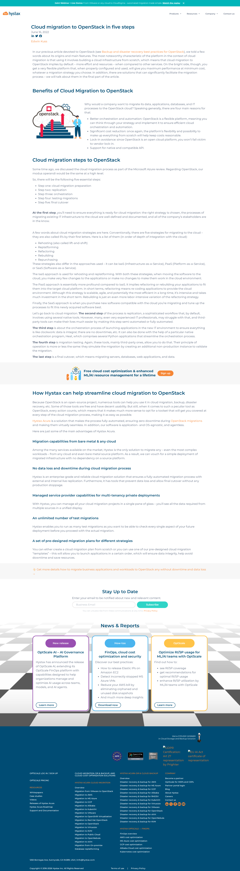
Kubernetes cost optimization (135, 851)
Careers (169, 796)
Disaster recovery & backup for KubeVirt (140, 800)
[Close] (183, 3)
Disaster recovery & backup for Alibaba (139, 793)
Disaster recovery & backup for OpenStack (141, 811)
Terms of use (117, 868)
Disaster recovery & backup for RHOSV (139, 796)
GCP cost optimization (131, 844)
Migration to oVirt (83, 841)
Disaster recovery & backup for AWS (138, 782)
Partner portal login (175, 785)
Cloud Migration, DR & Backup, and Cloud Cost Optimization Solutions (95, 774)
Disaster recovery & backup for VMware (140, 807)
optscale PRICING (39, 780)
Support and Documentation (44, 810)
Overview (79, 787)
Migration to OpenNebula (87, 838)
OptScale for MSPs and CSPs (179, 782)
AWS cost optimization (131, 837)
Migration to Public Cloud (87, 834)
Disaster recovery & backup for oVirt (138, 814)
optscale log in (39, 773)
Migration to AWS (83, 795)
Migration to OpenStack (87, 823)
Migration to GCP (83, 802)
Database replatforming (87, 849)
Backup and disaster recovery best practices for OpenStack (143, 51)
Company (210, 13)
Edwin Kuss (39, 41)
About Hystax (171, 793)
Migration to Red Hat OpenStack (91, 820)
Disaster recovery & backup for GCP (138, 789)
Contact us (228, 13)
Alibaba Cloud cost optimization (136, 848)
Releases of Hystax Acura (42, 803)
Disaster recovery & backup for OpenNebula (142, 818)
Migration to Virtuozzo (86, 827)
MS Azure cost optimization (133, 841)
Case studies (36, 796)
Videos (33, 799)
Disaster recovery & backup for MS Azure (140, 785)
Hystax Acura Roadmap (41, 807)
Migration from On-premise (88, 845)
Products (174, 13)
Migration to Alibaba (85, 805)
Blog (167, 789)
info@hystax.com (86, 860)
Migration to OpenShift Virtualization (93, 816)
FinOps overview (128, 833)
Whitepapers (36, 792)
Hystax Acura (41, 421)
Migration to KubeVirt (86, 809)
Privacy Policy (151, 611)
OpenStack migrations (186, 421)
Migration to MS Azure (86, 798)
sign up (53, 773)
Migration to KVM (83, 831)
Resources (192, 13)
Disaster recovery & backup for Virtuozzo (140, 803)
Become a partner (174, 778)
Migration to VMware (85, 813)
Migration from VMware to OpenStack (94, 791)
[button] (33, 36)
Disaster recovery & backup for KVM (138, 821)
